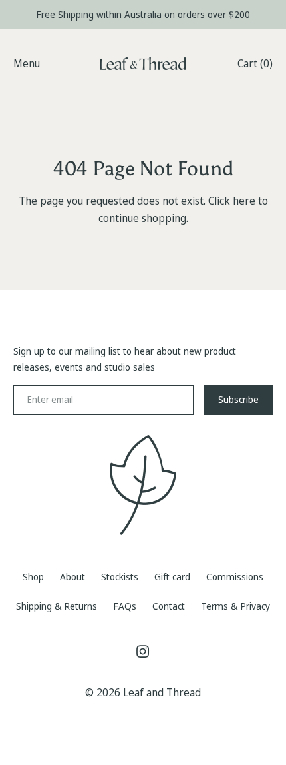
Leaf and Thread (162, 692)
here (244, 200)
